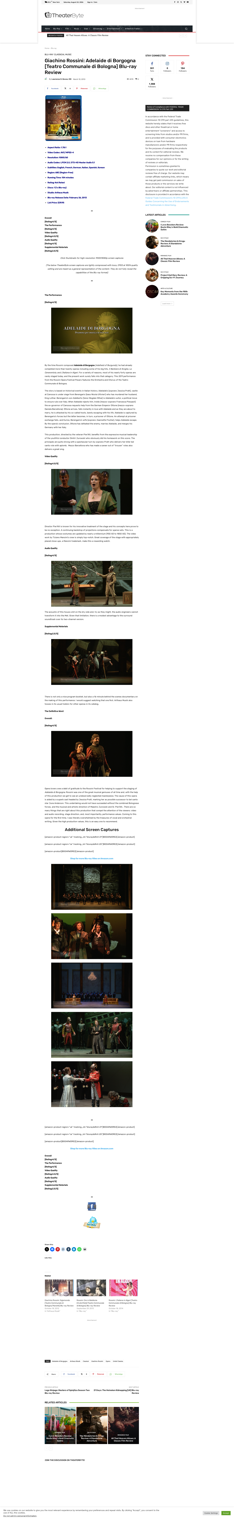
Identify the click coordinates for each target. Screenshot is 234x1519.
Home (47, 48)
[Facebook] (174, 2)
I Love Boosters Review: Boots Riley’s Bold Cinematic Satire (60, 1438)
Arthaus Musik (75, 1361)
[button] (186, 29)
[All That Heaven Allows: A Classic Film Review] (123, 1425)
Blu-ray (53, 48)
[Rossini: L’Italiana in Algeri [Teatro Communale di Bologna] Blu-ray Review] (123, 1288)
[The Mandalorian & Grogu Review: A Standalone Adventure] (91, 1425)
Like (152, 62)
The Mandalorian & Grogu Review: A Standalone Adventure (92, 1438)
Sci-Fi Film (91, 1432)
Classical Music (63, 55)
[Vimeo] (184, 2)
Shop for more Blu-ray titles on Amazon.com (91, 858)
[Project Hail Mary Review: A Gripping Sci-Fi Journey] (152, 275)
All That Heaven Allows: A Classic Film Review (123, 1439)
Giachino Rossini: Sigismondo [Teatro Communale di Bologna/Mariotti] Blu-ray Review (59, 1303)
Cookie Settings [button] (211, 1513)
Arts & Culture (167, 288)
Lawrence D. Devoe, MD (61, 79)
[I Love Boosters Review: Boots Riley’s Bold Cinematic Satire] (60, 1425)
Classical (86, 1361)
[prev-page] (46, 1448)
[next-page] (50, 1448)
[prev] (181, 35)
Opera (108, 1361)
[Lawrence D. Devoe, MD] (47, 79)
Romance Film (123, 1435)
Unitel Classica (118, 1361)
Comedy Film (60, 1432)
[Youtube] (187, 2)
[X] (181, 2)
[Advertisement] (139, 16)
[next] (185, 35)
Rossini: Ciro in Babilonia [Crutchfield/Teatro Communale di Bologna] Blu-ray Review (90, 1303)
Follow (167, 62)
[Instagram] (178, 2)
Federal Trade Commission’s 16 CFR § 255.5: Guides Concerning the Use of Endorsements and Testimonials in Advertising (167, 201)
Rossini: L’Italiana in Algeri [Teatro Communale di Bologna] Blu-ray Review (123, 1303)
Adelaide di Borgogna (59, 1361)
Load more (166, 303)
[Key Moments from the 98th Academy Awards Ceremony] (152, 291)
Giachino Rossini (97, 1361)
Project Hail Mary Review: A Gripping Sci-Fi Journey (174, 276)
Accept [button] (226, 1513)
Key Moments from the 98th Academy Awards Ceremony (91, 35)
